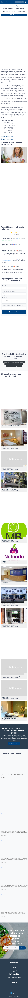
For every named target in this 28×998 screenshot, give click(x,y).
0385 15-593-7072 (14, 15)
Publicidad (14, 967)
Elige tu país (15, 993)
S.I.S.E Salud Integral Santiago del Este (11, 425)
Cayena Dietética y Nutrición (8, 625)
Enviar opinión (14, 312)
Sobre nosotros (14, 966)
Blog (14, 971)
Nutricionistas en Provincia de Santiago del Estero (13, 362)
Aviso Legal (14, 978)
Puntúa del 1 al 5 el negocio (8, 291)
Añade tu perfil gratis (14, 743)
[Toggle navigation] (25, 2)
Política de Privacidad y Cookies (14, 980)
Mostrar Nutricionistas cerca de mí (14, 951)
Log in (14, 968)
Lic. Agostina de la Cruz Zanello (9, 489)
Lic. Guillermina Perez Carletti (9, 718)
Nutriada (4, 561)
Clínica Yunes (5, 582)
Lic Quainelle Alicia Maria (8, 468)
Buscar (23, 948)
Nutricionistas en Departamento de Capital (13, 364)
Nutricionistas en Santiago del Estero (15, 6)
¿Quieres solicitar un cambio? (7, 136)
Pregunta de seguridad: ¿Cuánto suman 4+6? (12, 305)
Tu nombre (4, 285)
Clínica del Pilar (5, 447)
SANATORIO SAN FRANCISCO (8, 604)
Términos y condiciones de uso (14, 977)
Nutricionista (5, 697)
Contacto (14, 986)
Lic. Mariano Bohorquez (7, 540)
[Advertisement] (14, 32)
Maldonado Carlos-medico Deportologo (11, 676)
